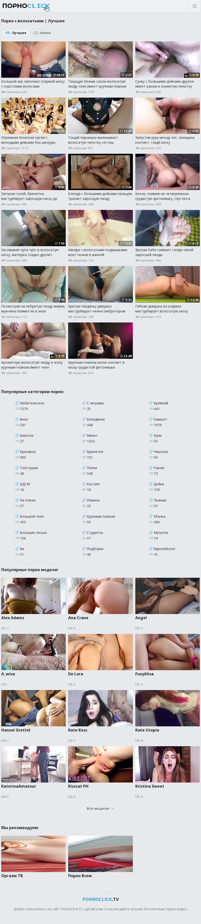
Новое (45, 32)
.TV (100, 899)
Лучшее (19, 32)
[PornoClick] (41, 6)
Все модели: (99, 808)
